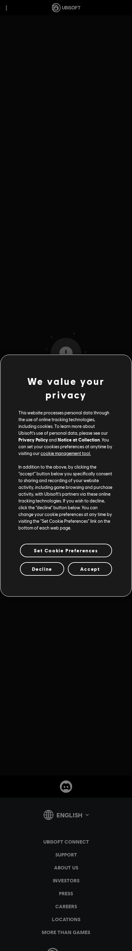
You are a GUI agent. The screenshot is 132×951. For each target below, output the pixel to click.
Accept (90, 569)
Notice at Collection (79, 439)
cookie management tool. (66, 453)
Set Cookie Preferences (66, 550)
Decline (42, 569)
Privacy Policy (33, 439)
